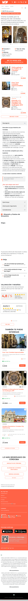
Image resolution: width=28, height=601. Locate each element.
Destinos (6, 6)
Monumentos (3, 497)
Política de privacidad (11, 597)
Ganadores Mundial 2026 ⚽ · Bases (8, 503)
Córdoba (11, 6)
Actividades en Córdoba (10, 448)
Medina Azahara (14, 474)
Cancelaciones (7, 210)
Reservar (22, 365)
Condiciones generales (19, 597)
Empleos (2, 499)
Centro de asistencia (5, 510)
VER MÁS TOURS (14, 116)
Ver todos (14, 477)
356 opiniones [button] (10, 11)
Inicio (2, 6)
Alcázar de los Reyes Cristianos (14, 468)
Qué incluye (6, 202)
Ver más (7, 324)
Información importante (10, 206)
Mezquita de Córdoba (6, 8)
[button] (10, 44)
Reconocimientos (4, 501)
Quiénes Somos (4, 493)
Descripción (6, 123)
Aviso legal (6, 597)
